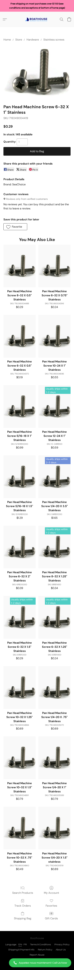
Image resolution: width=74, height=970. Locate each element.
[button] (37, 962)
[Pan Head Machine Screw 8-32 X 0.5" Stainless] (19, 266)
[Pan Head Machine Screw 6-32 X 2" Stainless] (19, 547)
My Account (51, 893)
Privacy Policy (62, 944)
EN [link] (20, 944)
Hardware (33, 39)
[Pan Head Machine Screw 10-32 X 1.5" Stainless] (19, 757)
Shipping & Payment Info (21, 950)
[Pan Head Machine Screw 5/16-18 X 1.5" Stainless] (19, 476)
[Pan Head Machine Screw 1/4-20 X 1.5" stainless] (54, 828)
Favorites (51, 905)
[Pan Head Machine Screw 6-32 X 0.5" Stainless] (19, 336)
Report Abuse (37, 955)
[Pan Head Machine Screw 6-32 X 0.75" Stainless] (54, 266)
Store (18, 39)
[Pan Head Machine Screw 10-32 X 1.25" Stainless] (19, 687)
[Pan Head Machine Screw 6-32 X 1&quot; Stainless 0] (37, 72)
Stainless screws (53, 39)
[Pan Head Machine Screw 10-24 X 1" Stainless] (54, 336)
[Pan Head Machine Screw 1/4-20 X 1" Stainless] (54, 757)
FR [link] (25, 944)
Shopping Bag (22, 918)
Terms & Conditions (40, 944)
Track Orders (22, 905)
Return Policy (45, 950)
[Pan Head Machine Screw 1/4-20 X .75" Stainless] (54, 687)
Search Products (22, 893)
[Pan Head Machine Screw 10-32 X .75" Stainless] (19, 828)
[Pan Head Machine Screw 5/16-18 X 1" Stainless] (19, 406)
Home (7, 39)
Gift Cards (51, 918)
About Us (61, 950)
